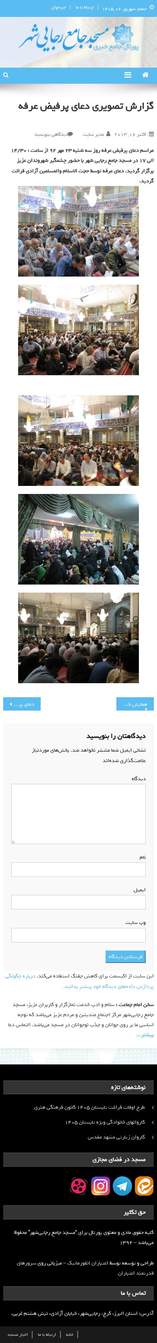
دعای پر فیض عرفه (19, 704)
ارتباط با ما (85, 7)
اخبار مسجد (17, 1334)
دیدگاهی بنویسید (51, 134)
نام (141, 857)
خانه (69, 1334)
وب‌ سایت (136, 922)
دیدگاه (137, 779)
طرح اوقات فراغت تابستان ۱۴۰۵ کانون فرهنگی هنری (89, 1107)
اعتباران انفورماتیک (87, 1263)
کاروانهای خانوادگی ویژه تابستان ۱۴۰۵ (105, 1122)
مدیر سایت (93, 134)
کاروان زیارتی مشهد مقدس (116, 1137)
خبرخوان (58, 7)
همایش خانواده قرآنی (132, 704)
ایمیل (138, 890)
